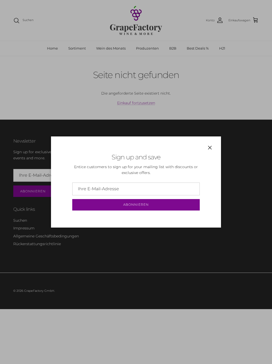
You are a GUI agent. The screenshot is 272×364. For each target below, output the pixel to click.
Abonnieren (136, 205)
